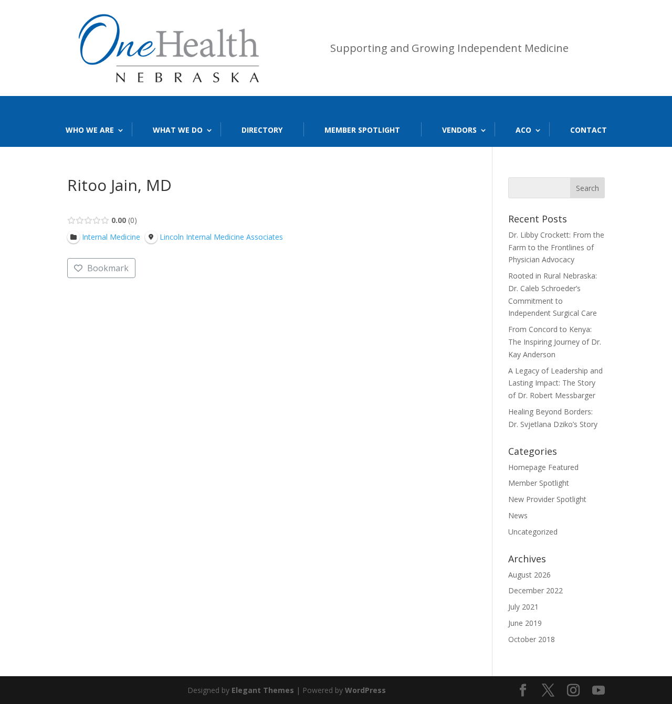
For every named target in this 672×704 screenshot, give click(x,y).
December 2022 (535, 590)
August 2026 (529, 575)
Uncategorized (533, 532)
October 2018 (531, 639)
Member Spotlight (362, 130)
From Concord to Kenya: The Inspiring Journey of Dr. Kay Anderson (554, 341)
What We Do (178, 130)
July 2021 (523, 607)
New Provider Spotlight (547, 499)
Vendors (459, 130)
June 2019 (525, 623)
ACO (523, 130)
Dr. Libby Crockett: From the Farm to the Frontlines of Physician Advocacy (556, 247)
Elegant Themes (263, 690)
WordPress (365, 690)
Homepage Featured (543, 467)
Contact (588, 130)
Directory (262, 130)
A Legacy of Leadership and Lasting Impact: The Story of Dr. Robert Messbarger (555, 383)
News (518, 515)
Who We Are (90, 130)
